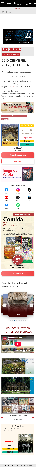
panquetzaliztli (21, 116)
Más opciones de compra (18, 155)
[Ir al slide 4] (17, 320)
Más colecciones (18, 273)
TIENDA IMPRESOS (22, 2)
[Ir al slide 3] (14, 320)
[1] (18, 36)
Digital (27, 144)
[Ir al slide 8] (25, 320)
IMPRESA (10, 449)
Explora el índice (18, 161)
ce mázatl (5, 119)
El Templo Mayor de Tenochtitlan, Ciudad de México (18, 407)
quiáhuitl (12, 116)
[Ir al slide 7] (23, 320)
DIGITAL (10, 452)
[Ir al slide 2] (12, 320)
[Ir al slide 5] (19, 320)
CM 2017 (5, 116)
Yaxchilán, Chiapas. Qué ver (18, 390)
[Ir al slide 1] (10, 320)
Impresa (27, 141)
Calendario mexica (11, 54)
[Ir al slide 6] (21, 320)
